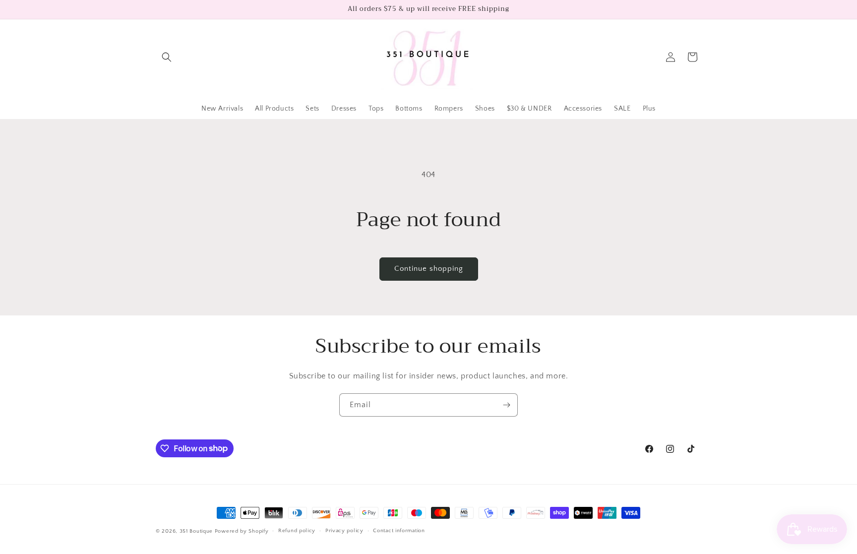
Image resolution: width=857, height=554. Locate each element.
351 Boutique (197, 531)
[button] (167, 57)
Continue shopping (428, 268)
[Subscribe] (506, 405)
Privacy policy (344, 531)
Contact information (399, 531)
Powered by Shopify (242, 531)
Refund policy (296, 531)
